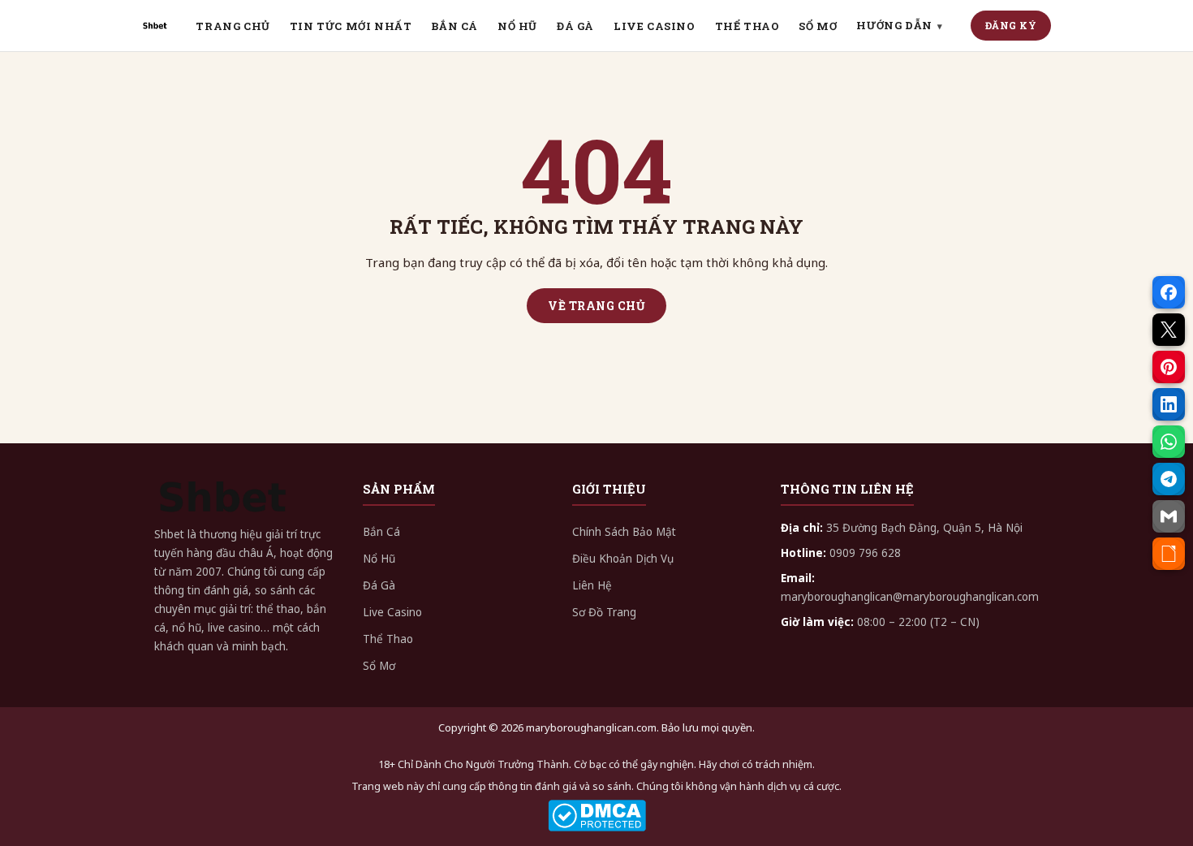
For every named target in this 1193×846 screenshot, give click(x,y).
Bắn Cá (381, 531)
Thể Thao (388, 639)
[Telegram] (1168, 479)
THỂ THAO (747, 26)
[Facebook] (1168, 292)
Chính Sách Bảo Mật (624, 531)
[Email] (1168, 516)
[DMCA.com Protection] (596, 815)
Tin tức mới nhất (351, 26)
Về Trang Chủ (596, 305)
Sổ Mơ (379, 665)
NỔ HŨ (517, 26)
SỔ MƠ (818, 26)
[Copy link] (1168, 553)
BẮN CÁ (454, 26)
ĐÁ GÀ (575, 26)
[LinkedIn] (1168, 404)
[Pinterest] (1168, 367)
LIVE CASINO (655, 26)
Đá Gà (379, 585)
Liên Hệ (592, 585)
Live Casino (392, 612)
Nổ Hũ (379, 558)
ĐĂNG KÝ (1011, 25)
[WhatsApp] (1168, 441)
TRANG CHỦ (232, 26)
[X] (1168, 329)
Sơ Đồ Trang (604, 612)
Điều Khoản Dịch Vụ (623, 558)
